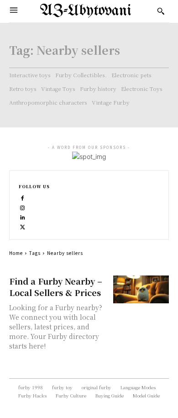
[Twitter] (22, 226)
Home (16, 252)
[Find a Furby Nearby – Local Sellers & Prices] (141, 289)
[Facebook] (22, 197)
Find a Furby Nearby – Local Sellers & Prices (55, 286)
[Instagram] (22, 207)
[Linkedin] (22, 216)
